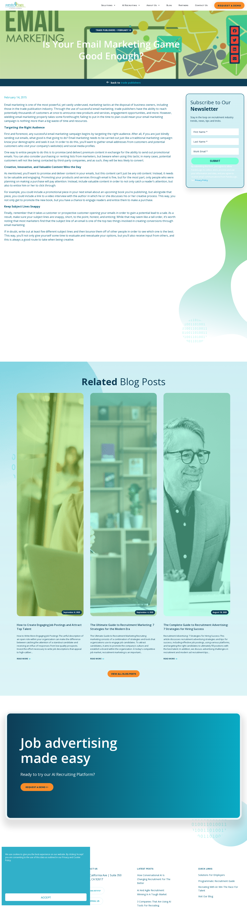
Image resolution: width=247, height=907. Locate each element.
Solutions (106, 5)
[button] (234, 31)
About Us (152, 5)
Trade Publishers (131, 82)
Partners (183, 5)
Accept (46, 897)
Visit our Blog (205, 896)
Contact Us (201, 5)
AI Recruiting (129, 5)
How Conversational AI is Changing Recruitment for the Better (153, 879)
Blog (169, 5)
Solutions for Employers (211, 875)
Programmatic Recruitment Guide (216, 881)
